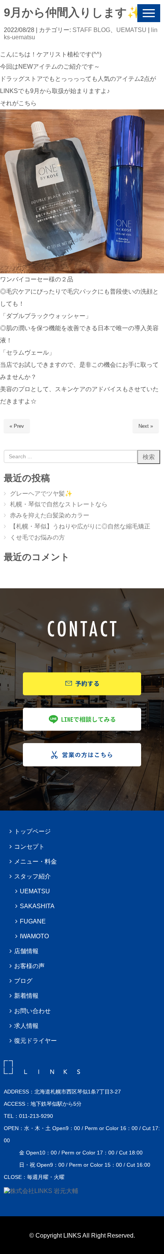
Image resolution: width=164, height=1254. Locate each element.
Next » (145, 426)
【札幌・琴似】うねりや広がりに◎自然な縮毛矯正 (80, 526)
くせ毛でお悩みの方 (37, 537)
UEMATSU (131, 30)
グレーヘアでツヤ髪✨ (41, 493)
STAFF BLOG (91, 30)
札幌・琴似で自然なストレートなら (59, 504)
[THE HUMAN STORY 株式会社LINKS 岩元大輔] (41, 1191)
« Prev (17, 426)
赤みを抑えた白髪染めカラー (49, 515)
